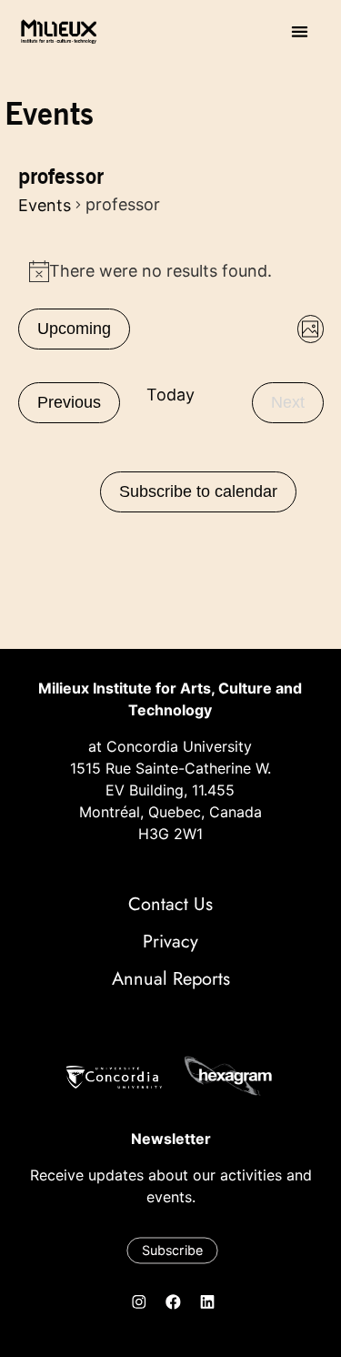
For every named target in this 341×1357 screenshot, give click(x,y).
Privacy (170, 941)
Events (44, 205)
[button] (299, 31)
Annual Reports (171, 979)
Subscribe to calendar (198, 491)
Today (170, 394)
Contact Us (170, 904)
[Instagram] (139, 1302)
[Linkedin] (207, 1302)
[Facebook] (172, 1302)
